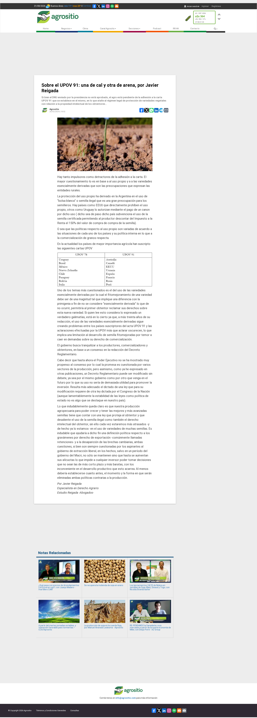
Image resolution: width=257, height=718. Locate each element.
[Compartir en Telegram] (161, 110)
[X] (99, 6)
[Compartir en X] (146, 110)
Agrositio (54, 109)
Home (46, 28)
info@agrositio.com (126, 698)
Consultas (74, 710)
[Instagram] (108, 6)
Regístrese (216, 6)
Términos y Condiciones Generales (51, 710)
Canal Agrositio (107, 28)
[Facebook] (94, 6)
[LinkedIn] (103, 6)
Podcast (157, 28)
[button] (219, 14)
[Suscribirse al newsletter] (117, 6)
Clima (85, 28)
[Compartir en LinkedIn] (156, 110)
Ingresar (205, 6)
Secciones (134, 28)
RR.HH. (176, 28)
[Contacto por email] (184, 710)
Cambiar (87, 6)
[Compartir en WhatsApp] (151, 110)
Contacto (194, 28)
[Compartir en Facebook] (141, 110)
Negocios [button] (65, 28)
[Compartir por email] (166, 110)
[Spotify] (112, 6)
